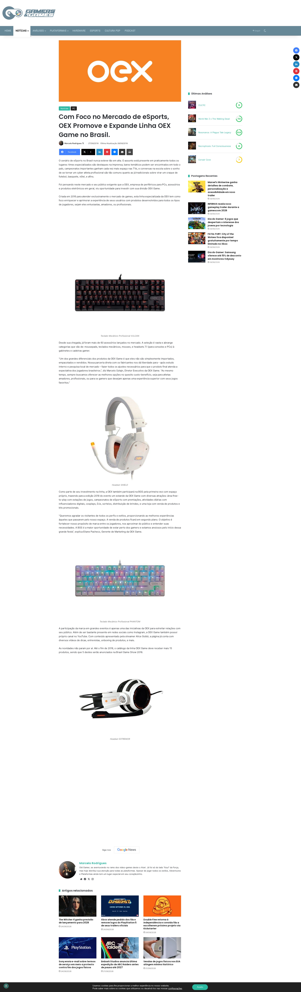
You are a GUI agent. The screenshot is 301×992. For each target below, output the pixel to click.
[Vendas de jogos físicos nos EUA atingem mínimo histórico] (162, 947)
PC (73, 108)
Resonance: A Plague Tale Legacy (214, 132)
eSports (95, 30)
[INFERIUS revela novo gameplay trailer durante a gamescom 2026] (196, 208)
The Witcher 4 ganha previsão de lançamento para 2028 (76, 921)
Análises (38, 30)
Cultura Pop (112, 30)
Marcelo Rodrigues (73, 143)
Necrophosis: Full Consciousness (214, 146)
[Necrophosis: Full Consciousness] (192, 146)
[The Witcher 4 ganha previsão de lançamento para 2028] (77, 906)
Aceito (200, 987)
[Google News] (126, 849)
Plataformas (58, 30)
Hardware (78, 30)
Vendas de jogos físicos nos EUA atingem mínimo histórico (161, 963)
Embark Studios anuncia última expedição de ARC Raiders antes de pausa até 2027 (120, 964)
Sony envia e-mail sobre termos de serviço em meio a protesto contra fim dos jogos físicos (77, 964)
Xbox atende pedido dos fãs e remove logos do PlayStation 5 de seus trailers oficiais (119, 922)
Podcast (130, 30)
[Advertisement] (201, 10)
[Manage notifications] (6, 985)
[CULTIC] (192, 105)
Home (8, 30)
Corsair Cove (204, 159)
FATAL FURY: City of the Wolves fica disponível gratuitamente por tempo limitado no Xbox (223, 238)
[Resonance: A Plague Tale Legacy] (192, 132)
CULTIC (201, 105)
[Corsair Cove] (192, 159)
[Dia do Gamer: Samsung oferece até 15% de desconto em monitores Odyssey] (196, 256)
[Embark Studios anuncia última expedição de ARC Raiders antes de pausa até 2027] (120, 947)
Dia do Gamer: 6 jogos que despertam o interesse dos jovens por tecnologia (223, 222)
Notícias (21, 30)
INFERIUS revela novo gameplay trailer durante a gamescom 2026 (223, 207)
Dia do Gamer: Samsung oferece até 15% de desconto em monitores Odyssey (224, 255)
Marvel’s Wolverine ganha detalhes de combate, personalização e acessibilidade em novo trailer (222, 189)
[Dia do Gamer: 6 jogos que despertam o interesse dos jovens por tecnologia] (196, 223)
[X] (89, 879)
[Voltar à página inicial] (29, 13)
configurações (175, 988)
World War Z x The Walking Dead (214, 119)
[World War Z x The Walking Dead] (192, 118)
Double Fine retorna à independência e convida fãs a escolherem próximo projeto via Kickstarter (161, 924)
